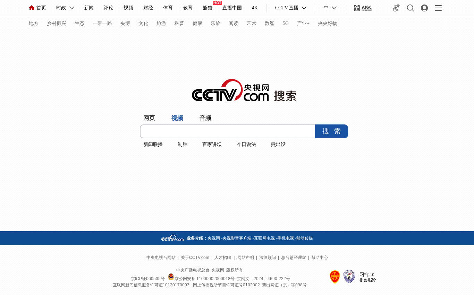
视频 (128, 7)
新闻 (89, 7)
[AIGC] (363, 8)
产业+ (303, 23)
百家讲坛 (212, 144)
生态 (79, 23)
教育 (188, 7)
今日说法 (246, 144)
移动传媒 (304, 238)
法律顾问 (267, 257)
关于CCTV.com (195, 257)
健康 (197, 23)
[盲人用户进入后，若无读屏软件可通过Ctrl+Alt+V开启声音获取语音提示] (396, 8)
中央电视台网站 (161, 257)
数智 (269, 23)
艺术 (251, 23)
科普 (179, 23)
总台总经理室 (293, 257)
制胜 (182, 144)
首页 (41, 7)
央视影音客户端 (237, 238)
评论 (108, 7)
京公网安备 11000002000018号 (205, 278)
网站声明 (245, 257)
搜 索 (331, 131)
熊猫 (207, 7)
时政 (61, 7)
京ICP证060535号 (148, 278)
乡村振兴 (56, 23)
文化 (143, 23)
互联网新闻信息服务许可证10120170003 (151, 285)
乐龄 (215, 23)
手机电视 (285, 238)
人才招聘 (223, 257)
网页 (149, 118)
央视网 (214, 238)
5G (286, 23)
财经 (148, 7)
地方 (34, 23)
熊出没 (278, 144)
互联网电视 (264, 238)
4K (255, 7)
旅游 (161, 23)
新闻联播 (153, 144)
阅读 (233, 23)
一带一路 (102, 23)
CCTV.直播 (286, 7)
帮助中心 (319, 257)
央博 (125, 23)
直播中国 (232, 7)
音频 (205, 118)
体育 (168, 7)
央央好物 (327, 23)
